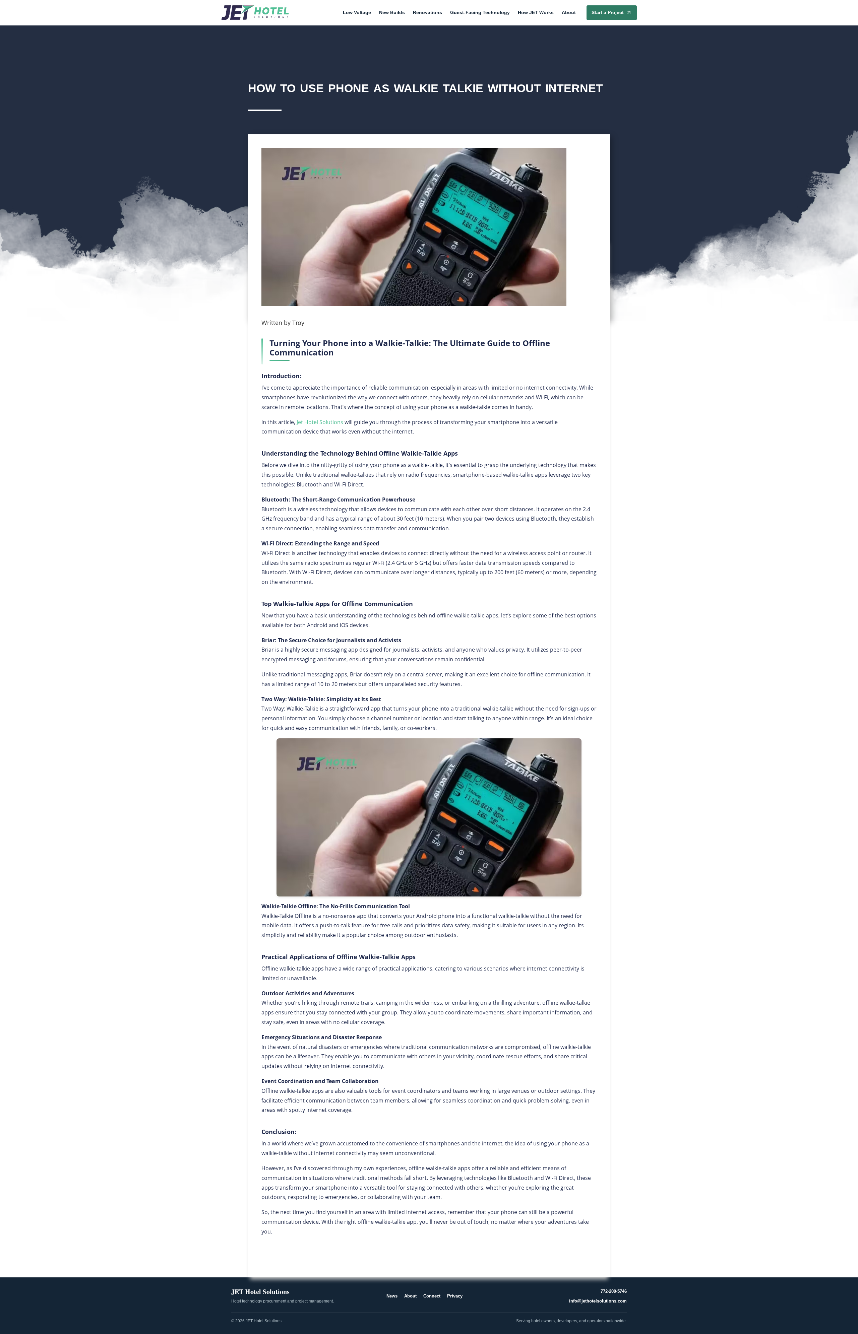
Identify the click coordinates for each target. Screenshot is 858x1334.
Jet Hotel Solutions (320, 422)
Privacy (455, 1295)
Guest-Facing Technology (480, 12)
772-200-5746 (614, 1291)
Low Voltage (357, 12)
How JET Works (536, 12)
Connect (431, 1295)
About (569, 12)
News (391, 1295)
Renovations (427, 12)
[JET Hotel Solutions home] (255, 12)
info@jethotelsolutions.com (598, 1301)
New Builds (392, 12)
